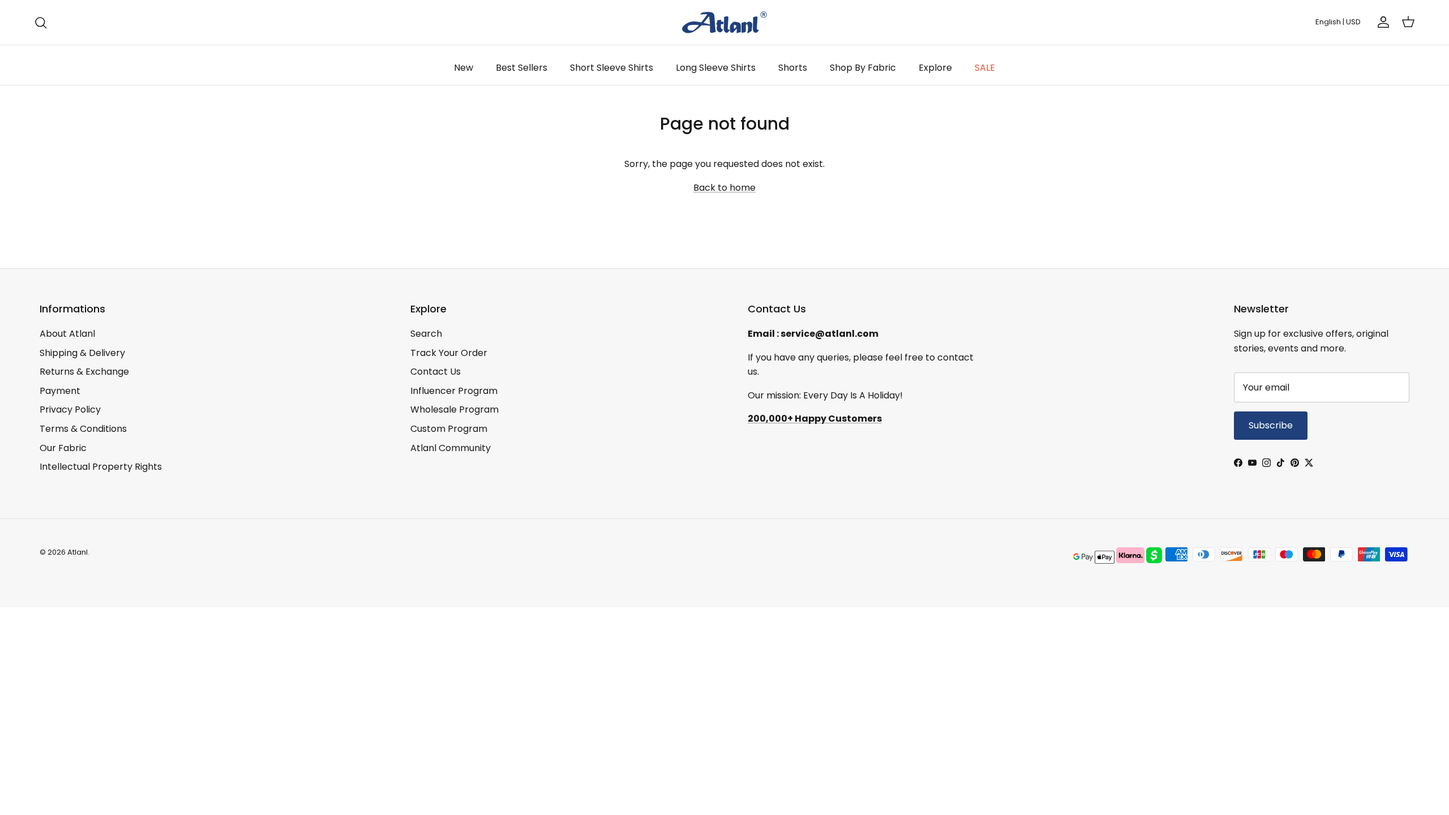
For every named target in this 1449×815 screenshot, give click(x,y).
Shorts (792, 67)
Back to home (724, 187)
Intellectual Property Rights (101, 466)
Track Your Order (448, 352)
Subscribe (1271, 425)
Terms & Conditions (83, 428)
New (463, 67)
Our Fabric (63, 447)
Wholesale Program (454, 409)
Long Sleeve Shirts (716, 67)
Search (426, 333)
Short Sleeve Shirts (611, 67)
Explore (935, 67)
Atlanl (77, 552)
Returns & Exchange (84, 371)
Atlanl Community (450, 447)
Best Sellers (521, 67)
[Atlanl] (724, 22)
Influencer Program (454, 390)
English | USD (1338, 21)
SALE (985, 67)
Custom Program (448, 428)
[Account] (1381, 22)
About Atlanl (67, 333)
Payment (60, 390)
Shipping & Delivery (82, 352)
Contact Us (435, 371)
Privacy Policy (70, 409)
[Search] (41, 22)
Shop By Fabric (863, 67)
